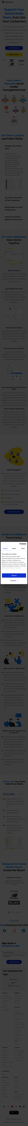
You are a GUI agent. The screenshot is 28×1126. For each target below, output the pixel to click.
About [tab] (23, 548)
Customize (13, 580)
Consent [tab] (5, 548)
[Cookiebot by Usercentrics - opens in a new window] (19, 544)
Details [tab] (14, 548)
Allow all (14, 575)
